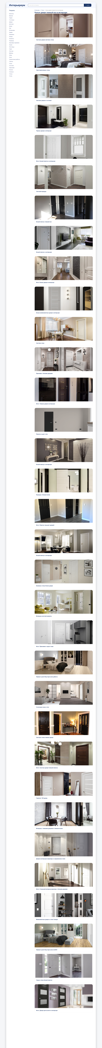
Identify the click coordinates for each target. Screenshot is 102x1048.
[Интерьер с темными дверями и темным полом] (64, 814)
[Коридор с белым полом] (64, 481)
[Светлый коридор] (64, 177)
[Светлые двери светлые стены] (64, 26)
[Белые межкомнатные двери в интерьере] (64, 299)
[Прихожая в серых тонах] (64, 632)
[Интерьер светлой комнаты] (64, 602)
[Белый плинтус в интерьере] (64, 147)
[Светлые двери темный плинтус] (64, 754)
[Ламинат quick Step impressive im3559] (64, 936)
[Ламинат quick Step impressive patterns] (64, 663)
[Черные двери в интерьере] (64, 117)
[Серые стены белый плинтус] (64, 966)
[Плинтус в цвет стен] (64, 420)
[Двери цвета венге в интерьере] (64, 996)
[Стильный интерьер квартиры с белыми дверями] (64, 875)
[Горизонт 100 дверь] (64, 784)
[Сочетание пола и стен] (64, 693)
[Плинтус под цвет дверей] (64, 511)
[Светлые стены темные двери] (64, 723)
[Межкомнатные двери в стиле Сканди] (64, 905)
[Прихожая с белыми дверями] (64, 359)
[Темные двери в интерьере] (64, 390)
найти (88, 5)
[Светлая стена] (64, 329)
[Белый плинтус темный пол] (64, 208)
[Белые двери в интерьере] (64, 268)
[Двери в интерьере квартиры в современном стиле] (64, 845)
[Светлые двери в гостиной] (64, 86)
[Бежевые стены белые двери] (64, 572)
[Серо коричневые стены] (64, 56)
